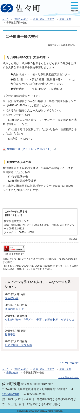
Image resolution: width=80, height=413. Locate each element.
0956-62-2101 (10, 394)
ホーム (5, 19)
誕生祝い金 (11, 298)
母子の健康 (12, 372)
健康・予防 (65, 19)
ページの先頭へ (71, 362)
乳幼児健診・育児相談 (18, 345)
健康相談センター (16, 309)
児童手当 (10, 334)
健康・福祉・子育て (43, 19)
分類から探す (21, 19)
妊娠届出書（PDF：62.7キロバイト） (30, 148)
